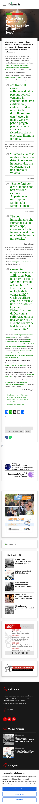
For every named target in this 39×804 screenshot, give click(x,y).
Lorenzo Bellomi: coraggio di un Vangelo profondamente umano (23, 596)
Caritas (12, 428)
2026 (7, 428)
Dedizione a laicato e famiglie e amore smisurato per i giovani (24, 584)
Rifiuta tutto (19, 799)
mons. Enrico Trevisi (27, 428)
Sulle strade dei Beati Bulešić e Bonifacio (23, 572)
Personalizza (19, 794)
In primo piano (17, 14)
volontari (28, 431)
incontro (18, 428)
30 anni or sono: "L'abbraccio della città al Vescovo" (24, 608)
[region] (19, 787)
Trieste (21, 431)
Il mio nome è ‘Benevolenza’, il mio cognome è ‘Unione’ (24, 739)
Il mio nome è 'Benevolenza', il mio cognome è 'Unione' (23, 561)
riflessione (15, 431)
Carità (9, 14)
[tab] (12, 626)
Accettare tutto (19, 789)
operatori (8, 431)
